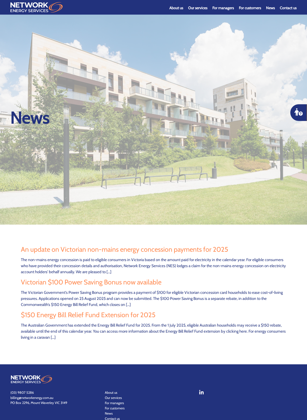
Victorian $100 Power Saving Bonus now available (91, 282)
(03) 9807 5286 (22, 393)
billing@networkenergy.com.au (31, 398)
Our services (197, 8)
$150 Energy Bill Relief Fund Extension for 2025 (88, 315)
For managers (223, 8)
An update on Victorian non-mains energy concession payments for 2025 (124, 249)
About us (176, 8)
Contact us (288, 8)
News (270, 8)
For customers (250, 8)
